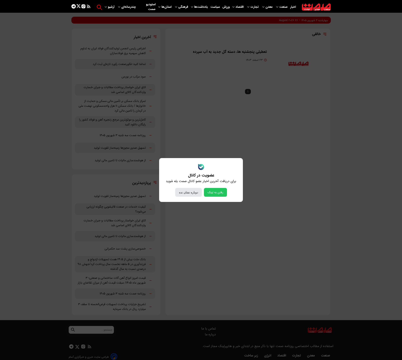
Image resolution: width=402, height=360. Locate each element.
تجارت (255, 7)
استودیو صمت (151, 7)
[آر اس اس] (88, 7)
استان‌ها (166, 7)
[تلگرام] (73, 7)
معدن (269, 7)
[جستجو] (99, 7)
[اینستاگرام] (83, 7)
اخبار (293, 7)
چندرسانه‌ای (129, 7)
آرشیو (111, 7)
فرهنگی (183, 7)
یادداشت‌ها (201, 7)
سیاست (215, 7)
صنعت (284, 7)
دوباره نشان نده (188, 192)
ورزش (226, 7)
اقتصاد (240, 7)
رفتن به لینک (215, 192)
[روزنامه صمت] (316, 7)
